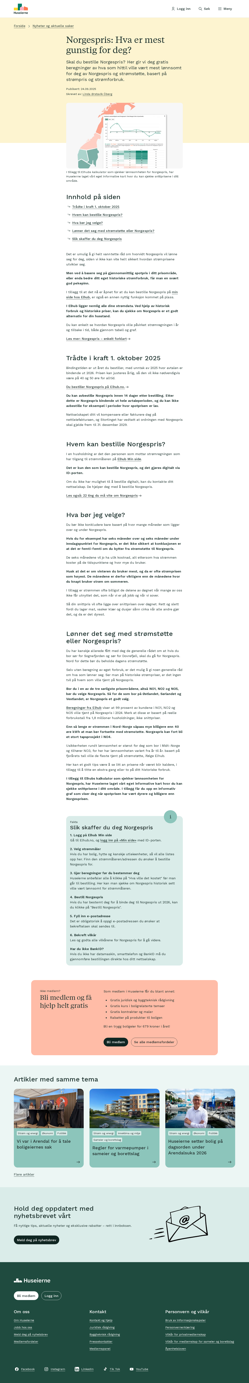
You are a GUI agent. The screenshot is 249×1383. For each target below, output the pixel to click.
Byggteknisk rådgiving (105, 1334)
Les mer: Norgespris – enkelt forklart (96, 339)
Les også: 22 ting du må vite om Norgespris (102, 495)
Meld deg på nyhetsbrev (36, 1240)
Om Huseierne (24, 1320)
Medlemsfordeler (26, 1341)
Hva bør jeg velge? (87, 223)
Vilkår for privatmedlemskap (185, 1334)
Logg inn (51, 1296)
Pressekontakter (101, 1341)
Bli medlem (116, 1042)
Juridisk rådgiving (102, 1327)
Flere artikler (24, 1174)
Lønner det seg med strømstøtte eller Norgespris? (113, 231)
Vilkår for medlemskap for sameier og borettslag (199, 1341)
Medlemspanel (100, 1348)
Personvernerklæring (180, 1327)
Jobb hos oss (23, 1327)
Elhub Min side (129, 459)
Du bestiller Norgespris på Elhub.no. (95, 387)
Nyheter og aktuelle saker (53, 26)
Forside (19, 26)
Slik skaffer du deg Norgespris (97, 239)
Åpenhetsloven (175, 1348)
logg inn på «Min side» (118, 840)
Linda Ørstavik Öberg (97, 94)
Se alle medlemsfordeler (154, 1042)
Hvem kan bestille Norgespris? (97, 215)
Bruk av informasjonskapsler (185, 1320)
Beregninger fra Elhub (84, 708)
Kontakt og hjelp (101, 1320)
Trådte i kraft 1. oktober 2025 (96, 207)
